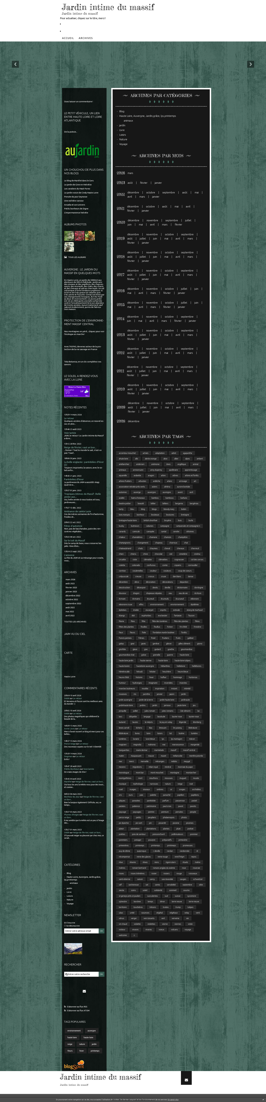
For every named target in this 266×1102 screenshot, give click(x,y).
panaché (166, 795)
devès (155, 587)
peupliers (152, 817)
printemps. (155, 845)
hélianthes (165, 666)
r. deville (156, 851)
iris (135, 694)
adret (174, 453)
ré (197, 851)
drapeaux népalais (154, 593)
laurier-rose (194, 716)
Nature (70, 899)
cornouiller (193, 565)
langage (147, 716)
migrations (137, 767)
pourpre (151, 840)
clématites (163, 559)
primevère (183, 840)
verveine (175, 918)
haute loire (72, 1037)
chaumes (154, 548)
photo (184, 817)
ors (120, 795)
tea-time (137, 901)
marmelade (159, 750)
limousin (162, 728)
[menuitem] (68, 38)
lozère (181, 733)
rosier (154, 873)
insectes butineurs (127, 688)
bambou (155, 498)
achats (145, 453)
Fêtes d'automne (73, 526)
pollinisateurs (177, 834)
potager (137, 840)
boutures (170, 515)
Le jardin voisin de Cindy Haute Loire (81, 192)
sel (147, 885)
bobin (183, 509)
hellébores (196, 666)
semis (157, 885)
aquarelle (123, 475)
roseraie (196, 868)
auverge (137, 492)
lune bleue (150, 739)
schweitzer (198, 879)
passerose (180, 801)
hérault (139, 672)
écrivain (122, 599)
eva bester (162, 615)
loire (148, 733)
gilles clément (184, 643)
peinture (165, 812)
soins (133, 890)
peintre (151, 812)
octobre (150, 192)
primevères (124, 845)
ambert (200, 459)
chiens (133, 554)
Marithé (68, 781)
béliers (165, 503)
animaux (74, 883)
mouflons (153, 778)
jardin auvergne (125, 700)
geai (132, 643)
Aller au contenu (11, 2)
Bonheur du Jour (72, 797)
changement (142, 543)
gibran (169, 643)
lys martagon (176, 739)
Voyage (70, 903)
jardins (142, 705)
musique (122, 784)
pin (150, 823)
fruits (178, 638)
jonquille (122, 711)
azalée (121, 498)
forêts (184, 632)
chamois (167, 537)
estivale (176, 610)
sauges (183, 879)
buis (180, 520)
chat (186, 543)
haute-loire (88, 1037)
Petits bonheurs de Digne (76, 208)
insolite (145, 688)
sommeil (172, 890)
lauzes (135, 722)
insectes (183, 683)
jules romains (167, 711)
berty (121, 509)
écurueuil (180, 599)
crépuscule (123, 576)
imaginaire (153, 683)
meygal (187, 761)
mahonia (151, 744)
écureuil (150, 599)
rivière (197, 862)
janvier (158, 182)
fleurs (70, 1051)
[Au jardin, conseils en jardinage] (82, 151)
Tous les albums (77, 257)
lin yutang (177, 728)
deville (167, 587)
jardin (69, 888)
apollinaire (173, 470)
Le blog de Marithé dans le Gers (79, 180)
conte (164, 565)
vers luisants (149, 918)
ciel (170, 554)
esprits (163, 610)
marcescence (178, 744)
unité (132, 913)
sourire (186, 890)
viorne (165, 924)
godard (157, 649)
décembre (133, 192)
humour (122, 683)
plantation (135, 829)
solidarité (158, 890)
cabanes (149, 526)
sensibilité (171, 885)
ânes (168, 464)
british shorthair (150, 520)
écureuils (165, 599)
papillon (180, 795)
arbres (175, 475)
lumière (194, 733)
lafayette (133, 716)
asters (154, 487)
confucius (151, 565)
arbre (163, 475)
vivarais (148, 929)
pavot (180, 806)
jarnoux (167, 705)
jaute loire (181, 705)
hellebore (181, 666)
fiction (170, 627)
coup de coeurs (185, 571)
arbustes (142, 481)
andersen (140, 464)
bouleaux (155, 515)
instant (174, 688)
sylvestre (123, 901)
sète (201, 885)
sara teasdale (167, 879)
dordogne (198, 587)
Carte (68, 652)
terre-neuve (194, 901)
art (195, 481)
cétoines (190, 531)
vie (187, 918)
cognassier (179, 559)
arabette (137, 475)
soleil (145, 890)
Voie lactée (70, 432)
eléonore (195, 599)
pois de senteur (139, 834)
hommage (177, 677)
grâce (143, 655)
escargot (149, 610)
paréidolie (151, 801)
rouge (179, 873)
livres (137, 733)
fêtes (197, 621)
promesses (188, 845)
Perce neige (70, 744)
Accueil (68, 38)
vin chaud (123, 924)
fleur (121, 632)
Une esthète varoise (74, 201)
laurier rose (177, 716)
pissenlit (162, 823)
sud (166, 896)
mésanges (159, 761)
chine (145, 554)
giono (199, 643)
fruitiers (165, 638)
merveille (145, 761)
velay (187, 913)
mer (120, 761)
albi (136, 459)
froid (153, 638)
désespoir (141, 587)
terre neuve (177, 901)
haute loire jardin (126, 660)
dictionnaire (182, 587)
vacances (145, 913)
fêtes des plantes (126, 627)
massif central (189, 750)
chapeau (159, 543)
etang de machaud (195, 610)
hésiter (152, 672)
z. (134, 935)
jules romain (150, 711)
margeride (195, 744)
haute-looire (124, 666)
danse (190, 576)
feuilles (144, 627)
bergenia (179, 503)
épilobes (122, 610)
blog (143, 509)
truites (166, 907)
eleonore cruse (125, 604)
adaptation (160, 453)
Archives (86, 38)
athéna (167, 487)
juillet (188, 220)
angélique (181, 464)
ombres (160, 789)
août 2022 (70, 607)
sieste (121, 890)
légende (182, 722)
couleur (153, 571)
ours (131, 795)
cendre (176, 531)
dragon (136, 593)
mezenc (122, 767)
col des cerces (197, 559)
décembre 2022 (73, 595)
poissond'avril (159, 834)
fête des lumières (159, 621)
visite (190, 924)
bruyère (167, 520)
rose (184, 868)
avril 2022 (70, 615)
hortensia (193, 677)
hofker (163, 677)
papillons (195, 795)
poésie (190, 829)
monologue (124, 773)
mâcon (192, 739)
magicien (122, 744)
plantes (166, 829)
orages (182, 789)
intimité (187, 688)
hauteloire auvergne (145, 666)
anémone (155, 464)
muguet (183, 778)
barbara (184, 498)
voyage (188, 929)
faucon (191, 615)
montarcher (191, 773)
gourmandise (186, 649)
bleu (132, 509)
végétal (159, 913)
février (143, 182)
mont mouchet (157, 773)
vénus (121, 918)
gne (146, 649)
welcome (123, 935)
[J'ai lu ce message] (263, 1099)
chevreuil (195, 548)
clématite (148, 559)
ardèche (156, 481)
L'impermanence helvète (76, 212)
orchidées (196, 789)
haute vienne (145, 660)
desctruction (124, 587)
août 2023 (70, 583)
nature (82, 1044)
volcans (174, 929)
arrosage (183, 481)
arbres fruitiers (125, 481)
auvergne (92, 1031)
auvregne (167, 492)
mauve (151, 756)
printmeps (171, 845)
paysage (122, 812)
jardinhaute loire (126, 705)
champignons (125, 543)
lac (198, 711)
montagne (174, 773)
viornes (178, 924)
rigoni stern (171, 862)
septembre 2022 (73, 603)
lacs (120, 716)
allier (176, 459)
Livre (69, 892)
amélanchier (124, 464)
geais (143, 643)
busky (121, 526)
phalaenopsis (168, 817)
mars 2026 (70, 579)
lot (170, 733)
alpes (187, 459)
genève (156, 643)
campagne (164, 526)
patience (136, 806)
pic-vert (139, 823)
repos (193, 857)
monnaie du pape (185, 767)
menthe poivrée (196, 756)
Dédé (66, 698)
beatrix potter (125, 503)
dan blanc (177, 576)
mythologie (138, 784)
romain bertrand (139, 868)
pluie (178, 829)
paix (141, 795)
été (133, 615)
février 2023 (71, 587)
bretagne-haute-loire (128, 520)
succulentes (152, 896)
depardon (184, 582)
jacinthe (146, 694)
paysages (137, 812)
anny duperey (156, 470)
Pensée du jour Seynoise (75, 196)
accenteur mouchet (127, 453)
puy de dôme (124, 851)
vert (163, 918)
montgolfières (125, 778)
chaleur (122, 537)
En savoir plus (173, 1099)
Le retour (69, 418)
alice (165, 459)
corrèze (122, 571)
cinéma (197, 554)
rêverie (133, 862)
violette (137, 924)
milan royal (153, 767)
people (193, 812)
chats (140, 548)
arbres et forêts (192, 475)
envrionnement (177, 604)
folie (144, 632)
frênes (141, 638)
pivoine (176, 823)
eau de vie (183, 593)
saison (140, 879)
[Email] (84, 991)
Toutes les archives (75, 621)
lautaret (122, 722)
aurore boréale (183, 487)
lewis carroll (124, 728)
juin (129, 224)
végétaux (174, 913)
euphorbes (146, 615)
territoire (123, 907)
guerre (170, 655)
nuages (133, 789)
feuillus (157, 627)
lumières (122, 739)
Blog (69, 873)
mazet (163, 756)
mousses (169, 778)
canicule (136, 531)
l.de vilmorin (185, 711)
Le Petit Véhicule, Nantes (77, 23)
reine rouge (163, 857)
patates (122, 806)
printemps (95, 1051)
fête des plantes (181, 621)
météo (174, 761)
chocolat (158, 554)
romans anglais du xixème (164, 868)
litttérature (123, 733)
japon (171, 694)
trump (178, 907)
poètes (122, 834)
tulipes (190, 907)
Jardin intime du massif (108, 7)
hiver (82, 1051)
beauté (141, 503)
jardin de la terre (146, 700)
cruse (163, 576)
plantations (151, 829)
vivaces (135, 929)
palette (153, 795)
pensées (179, 812)
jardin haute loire (167, 700)
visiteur (122, 929)
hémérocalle (124, 672)
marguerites (124, 750)
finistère (197, 627)
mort (140, 778)
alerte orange (151, 459)
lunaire (136, 739)
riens (156, 862)
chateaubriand (125, 548)
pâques (122, 801)
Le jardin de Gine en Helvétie (78, 184)
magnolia (137, 744)
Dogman (68, 756)
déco (137, 582)
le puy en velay (166, 722)
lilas (150, 728)
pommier (194, 834)
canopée (150, 531)
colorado (136, 565)
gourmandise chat (126, 655)
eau (170, 593)
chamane (153, 537)
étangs (122, 615)
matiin (121, 756)
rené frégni (179, 857)
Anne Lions (69, 728)
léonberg (197, 722)
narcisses (154, 784)
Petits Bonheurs (72, 769)
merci (131, 761)
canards (122, 531)
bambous (170, 498)
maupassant (136, 756)
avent (180, 492)
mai (197, 192)
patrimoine (151, 806)
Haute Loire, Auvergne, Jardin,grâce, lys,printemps (82, 878)
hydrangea (137, 683)
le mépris (149, 722)
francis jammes (125, 638)
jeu (194, 705)
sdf (120, 885)
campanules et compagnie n (188, 526)
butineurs (135, 526)
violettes (151, 924)
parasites (136, 801)
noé (191, 784)
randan (170, 851)
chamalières (137, 537)
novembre (152, 220)
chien (121, 554)
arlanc (169, 481)
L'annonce (69, 555)
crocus (151, 576)
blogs (154, 509)
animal (195, 464)
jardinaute (185, 700)
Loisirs (70, 896)
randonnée (184, 851)
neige (69, 1044)
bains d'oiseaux (138, 498)
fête (143, 621)
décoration (150, 582)
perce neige (124, 817)
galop (121, 643)
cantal (163, 531)
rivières (122, 868)
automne (123, 492)
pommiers (123, 840)
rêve (121, 862)
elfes (141, 604)
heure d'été (124, 677)
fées (133, 621)
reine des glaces (144, 857)
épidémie (195, 604)
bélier (153, 503)
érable (136, 610)
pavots (193, 806)
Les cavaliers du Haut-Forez (77, 188)
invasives (123, 694)
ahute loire (123, 459)
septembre (168, 192)
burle (191, 520)
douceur (122, 593)
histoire (139, 677)
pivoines (189, 823)
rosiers (166, 873)
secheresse (134, 885)
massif (173, 750)
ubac (121, 913)
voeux (161, 929)
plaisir (121, 829)
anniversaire (138, 470)
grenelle (156, 655)
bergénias (194, 503)
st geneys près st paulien (129, 896)
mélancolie (177, 756)
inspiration (159, 688)
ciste (135, 559)
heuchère (167, 672)
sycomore (191, 896)
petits (138, 817)
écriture (198, 593)
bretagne (185, 515)
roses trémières (137, 873)
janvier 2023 (71, 591)
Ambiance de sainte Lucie (77, 511)
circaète (122, 559)
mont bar (140, 773)
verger (134, 918)
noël (121, 789)
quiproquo (141, 851)
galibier (190, 638)
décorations (167, 582)
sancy (152, 879)
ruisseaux (193, 873)
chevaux (180, 548)
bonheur (140, 515)
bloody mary (169, 509)
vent (198, 913)
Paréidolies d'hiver (74, 479)
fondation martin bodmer (163, 632)
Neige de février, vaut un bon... (80, 447)
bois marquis (124, 515)
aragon (151, 475)
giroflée (122, 649)
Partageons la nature (75, 31)
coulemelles (138, 571)
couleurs (167, 571)
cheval (167, 548)
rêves (145, 862)
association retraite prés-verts (132, 487)
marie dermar (141, 750)
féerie (121, 621)
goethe (171, 649)
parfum (166, 801)
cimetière (183, 554)
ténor (162, 901)
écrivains (136, 599)
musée (196, 778)
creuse (138, 576)
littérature (193, 728)
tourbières (138, 907)
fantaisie (177, 615)
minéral (168, 767)
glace (135, 649)
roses (121, 873)
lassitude (161, 716)
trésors (153, 907)
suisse (177, 896)
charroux (173, 543)
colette (122, 565)
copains (177, 565)
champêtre (182, 537)
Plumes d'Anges (71, 814)
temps (150, 901)
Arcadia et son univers (74, 205)
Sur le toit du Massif (74, 540)
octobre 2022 (72, 599)
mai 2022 (70, 611)
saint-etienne (124, 879)
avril (129, 196)
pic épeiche (124, 823)
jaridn (154, 705)
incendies (168, 683)
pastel (194, 801)
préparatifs (167, 840)
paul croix (167, 806)
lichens (139, 728)
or (171, 789)
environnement (74, 1031)
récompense (124, 857)
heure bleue (183, 672)
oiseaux (146, 789)
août (130, 182)
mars (130, 173)
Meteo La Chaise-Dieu (77, 387)
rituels (185, 862)
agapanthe (187, 453)
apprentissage (191, 470)
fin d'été (183, 627)
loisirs (160, 733)
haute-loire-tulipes (182, 660)
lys (163, 739)
